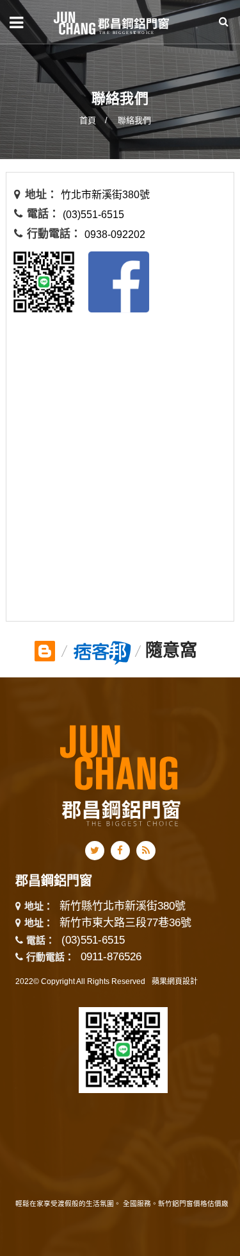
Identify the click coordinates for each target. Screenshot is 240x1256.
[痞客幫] (102, 650)
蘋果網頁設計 (175, 981)
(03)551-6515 (93, 214)
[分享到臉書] (120, 850)
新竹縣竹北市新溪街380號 (123, 906)
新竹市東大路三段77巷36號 (125, 923)
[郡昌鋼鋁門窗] (112, 21)
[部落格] (45, 648)
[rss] (146, 850)
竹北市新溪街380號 (105, 194)
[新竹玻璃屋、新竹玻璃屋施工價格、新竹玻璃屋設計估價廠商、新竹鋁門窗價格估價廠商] (120, 78)
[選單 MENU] (16, 23)
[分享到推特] (94, 850)
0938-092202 (114, 234)
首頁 (87, 120)
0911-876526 (111, 957)
